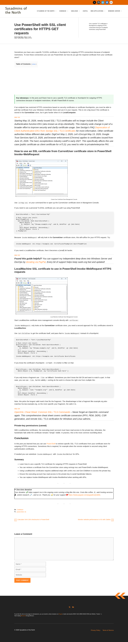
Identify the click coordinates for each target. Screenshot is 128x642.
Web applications (97, 11)
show (34, 64)
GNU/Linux (74, 11)
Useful (85, 11)
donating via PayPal (36, 262)
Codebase (62, 11)
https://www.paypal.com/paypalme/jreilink (84, 495)
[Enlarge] (66, 161)
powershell (20, 512)
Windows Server (114, 11)
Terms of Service (108, 630)
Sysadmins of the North (45, 11)
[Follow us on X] (69, 607)
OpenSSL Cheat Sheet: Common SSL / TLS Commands (42, 412)
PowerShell (51, 444)
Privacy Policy (95, 630)
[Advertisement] (64, 82)
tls (25, 512)
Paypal (60, 614)
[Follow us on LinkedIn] (73, 607)
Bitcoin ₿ (23, 615)
